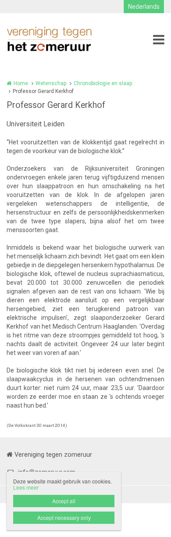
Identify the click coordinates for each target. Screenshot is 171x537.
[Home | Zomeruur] (62, 39)
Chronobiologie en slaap (103, 83)
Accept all (63, 501)
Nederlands (144, 6)
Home (21, 83)
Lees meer (26, 487)
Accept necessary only (64, 517)
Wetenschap (51, 83)
